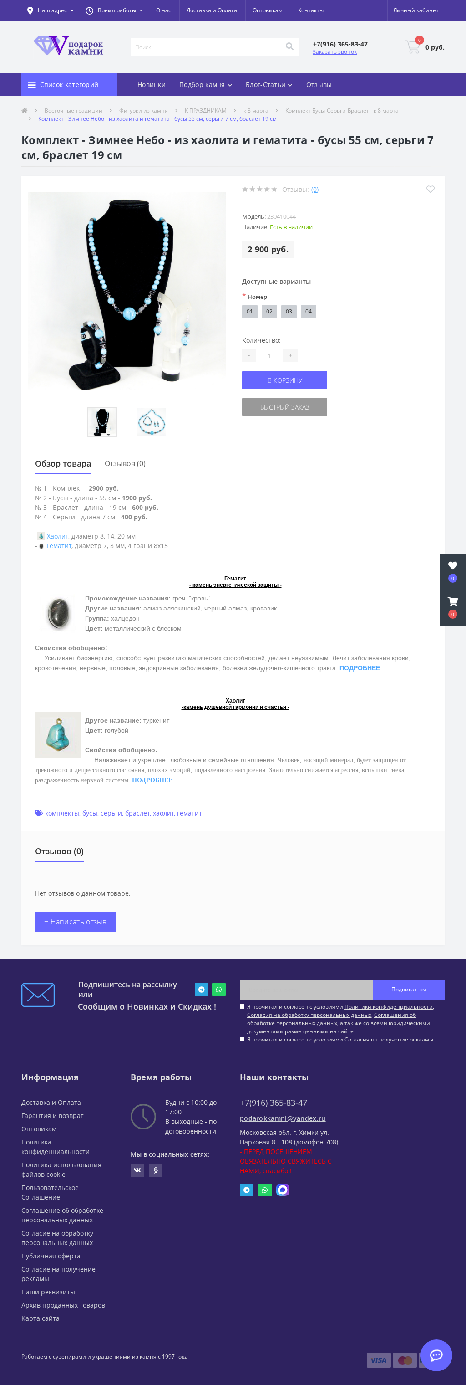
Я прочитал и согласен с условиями (340, 1039)
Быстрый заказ (284, 407)
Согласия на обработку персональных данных (309, 1015)
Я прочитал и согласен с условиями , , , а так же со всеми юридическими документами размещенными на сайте (340, 1019)
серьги (111, 813)
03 (289, 311)
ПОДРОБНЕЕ (359, 668)
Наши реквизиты (48, 1292)
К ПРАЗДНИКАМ (206, 110)
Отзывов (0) (125, 463)
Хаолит (57, 536)
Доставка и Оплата (212, 10)
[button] (114, 10)
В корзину (285, 380)
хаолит (163, 813)
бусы (89, 813)
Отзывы (319, 84)
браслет (137, 813)
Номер (254, 296)
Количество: (261, 340)
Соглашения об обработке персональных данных (331, 1019)
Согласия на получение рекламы (388, 1039)
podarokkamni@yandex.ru (283, 1118)
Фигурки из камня (143, 110)
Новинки (151, 84)
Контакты (311, 10)
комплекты (62, 813)
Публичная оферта (51, 1256)
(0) (315, 189)
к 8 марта (255, 110)
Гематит (59, 545)
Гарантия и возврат (52, 1115)
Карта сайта (40, 1318)
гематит (189, 813)
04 (308, 311)
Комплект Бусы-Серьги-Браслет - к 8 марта (342, 110)
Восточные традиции (73, 110)
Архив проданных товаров (63, 1305)
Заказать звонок (335, 52)
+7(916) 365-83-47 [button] (273, 1103)
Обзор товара (63, 463)
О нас (163, 10)
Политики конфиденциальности (388, 1007)
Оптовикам (268, 10)
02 (269, 311)
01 (250, 311)
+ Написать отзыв (75, 922)
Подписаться (408, 989)
